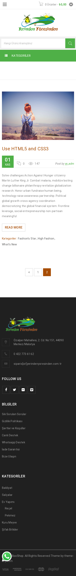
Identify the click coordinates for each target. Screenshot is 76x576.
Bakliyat (7, 487)
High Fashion (46, 238)
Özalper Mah (22, 340)
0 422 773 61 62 (24, 354)
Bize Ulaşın (9, 456)
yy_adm (69, 163)
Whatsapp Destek (13, 442)
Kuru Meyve (9, 522)
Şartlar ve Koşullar (14, 428)
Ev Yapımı (8, 501)
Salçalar (7, 494)
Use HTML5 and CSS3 (25, 148)
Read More (13, 227)
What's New (9, 244)
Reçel (8, 508)
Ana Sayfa (10, 74)
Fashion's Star (27, 238)
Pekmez (10, 515)
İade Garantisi (11, 449)
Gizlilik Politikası (12, 421)
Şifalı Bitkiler (10, 529)
